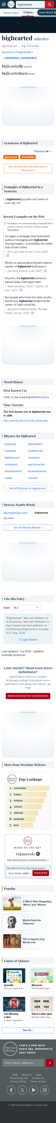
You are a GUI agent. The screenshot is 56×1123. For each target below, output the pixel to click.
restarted (33, 457)
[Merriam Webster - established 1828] (11, 4)
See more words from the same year (25, 420)
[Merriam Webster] (28, 840)
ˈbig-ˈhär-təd (28, 46)
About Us (27, 1074)
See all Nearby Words (27, 527)
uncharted (11, 464)
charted (32, 478)
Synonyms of (16, 52)
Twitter (22, 1090)
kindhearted (35, 451)
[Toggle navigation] (3, 4)
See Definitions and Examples (27, 859)
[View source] (8, 255)
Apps (39, 1074)
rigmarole (25, 853)
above (45, 397)
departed (10, 444)
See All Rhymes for (27, 488)
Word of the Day (28, 848)
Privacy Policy (19, 1081)
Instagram (44, 1090)
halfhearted (35, 444)
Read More (13, 229)
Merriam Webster (10, 1049)
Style (6, 607)
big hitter (8, 518)
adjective (41, 38)
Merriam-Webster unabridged (28, 696)
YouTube (33, 1090)
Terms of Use (37, 1081)
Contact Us (38, 1078)
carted (8, 478)
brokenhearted (37, 471)
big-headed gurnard (15, 513)
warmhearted (36, 464)
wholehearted (13, 471)
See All (27, 1030)
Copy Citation (29, 639)
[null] (38, 854)
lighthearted (12, 457)
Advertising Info (19, 1078)
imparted (10, 451)
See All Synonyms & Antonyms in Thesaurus (28, 168)
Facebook (11, 1090)
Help (15, 1074)
